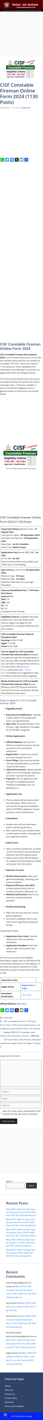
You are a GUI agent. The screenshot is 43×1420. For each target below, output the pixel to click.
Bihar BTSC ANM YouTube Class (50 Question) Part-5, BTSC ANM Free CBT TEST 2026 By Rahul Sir (21, 1212)
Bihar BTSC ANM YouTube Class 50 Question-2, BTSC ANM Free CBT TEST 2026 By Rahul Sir (20, 1242)
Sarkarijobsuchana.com (25, 7)
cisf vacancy (34, 1028)
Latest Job (17, 10)
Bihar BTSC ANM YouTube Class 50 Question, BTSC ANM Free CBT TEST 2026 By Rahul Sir (20, 1252)
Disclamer (9, 1402)
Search (9, 1181)
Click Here (26, 995)
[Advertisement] (21, 33)
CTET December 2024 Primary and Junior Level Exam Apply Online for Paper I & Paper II (20, 1043)
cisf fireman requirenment (23, 1025)
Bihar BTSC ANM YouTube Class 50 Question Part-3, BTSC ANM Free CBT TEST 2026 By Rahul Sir (21, 1232)
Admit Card (22, 10)
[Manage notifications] (5, 1415)
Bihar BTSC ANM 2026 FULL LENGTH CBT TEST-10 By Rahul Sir (21, 1307)
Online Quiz (34, 10)
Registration (28, 985)
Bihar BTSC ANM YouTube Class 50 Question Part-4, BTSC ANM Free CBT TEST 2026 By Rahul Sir (21, 1222)
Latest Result (28, 10)
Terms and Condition (14, 1406)
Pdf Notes (39, 10)
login (24, 988)
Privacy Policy (11, 1398)
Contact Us (12, 10)
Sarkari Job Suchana (25, 4)
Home (3, 10)
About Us (7, 10)
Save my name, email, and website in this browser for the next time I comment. (22, 1112)
